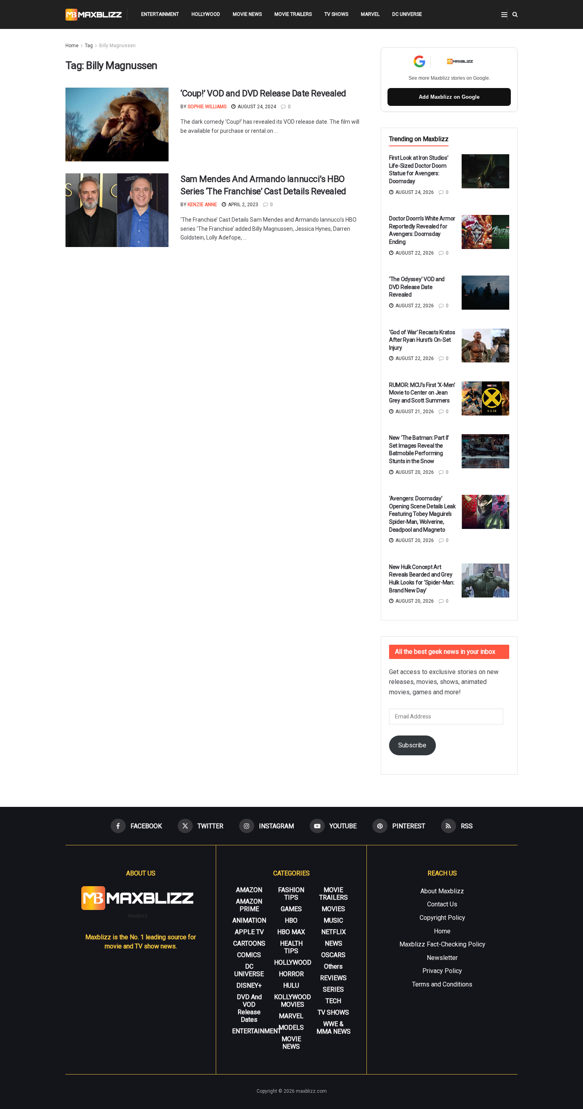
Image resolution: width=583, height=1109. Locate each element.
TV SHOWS (336, 14)
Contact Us (442, 904)
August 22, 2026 (414, 253)
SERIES (333, 989)
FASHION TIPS (291, 893)
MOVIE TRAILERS (293, 14)
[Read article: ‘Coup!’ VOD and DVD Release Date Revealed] (117, 124)
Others (333, 966)
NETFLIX (333, 932)
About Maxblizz (442, 891)
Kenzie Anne (202, 204)
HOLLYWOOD (206, 14)
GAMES (291, 909)
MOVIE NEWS (247, 14)
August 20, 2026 (414, 472)
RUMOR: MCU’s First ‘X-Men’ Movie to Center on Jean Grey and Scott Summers (422, 393)
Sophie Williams (207, 106)
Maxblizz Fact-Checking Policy (442, 944)
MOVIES (333, 909)
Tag (89, 45)
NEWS (333, 943)
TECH (333, 1001)
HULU (291, 985)
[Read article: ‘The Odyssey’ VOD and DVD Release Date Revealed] (485, 293)
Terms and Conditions (442, 984)
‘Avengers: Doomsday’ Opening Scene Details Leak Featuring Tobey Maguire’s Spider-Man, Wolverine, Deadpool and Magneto (422, 513)
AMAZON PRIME (249, 905)
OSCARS (333, 955)
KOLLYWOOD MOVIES (292, 1000)
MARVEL (370, 14)
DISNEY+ (249, 985)
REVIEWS (333, 978)
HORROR (291, 974)
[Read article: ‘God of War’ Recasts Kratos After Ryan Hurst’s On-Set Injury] (485, 346)
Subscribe (412, 745)
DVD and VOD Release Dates (249, 1008)
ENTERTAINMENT (160, 14)
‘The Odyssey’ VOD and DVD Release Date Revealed (417, 287)
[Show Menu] (504, 14)
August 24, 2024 (256, 106)
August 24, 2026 (414, 192)
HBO (291, 920)
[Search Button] (515, 14)
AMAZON (249, 890)
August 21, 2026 (414, 411)
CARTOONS (249, 943)
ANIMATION (249, 920)
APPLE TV (249, 932)
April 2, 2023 (242, 204)
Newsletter (442, 958)
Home (72, 45)
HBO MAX (291, 932)
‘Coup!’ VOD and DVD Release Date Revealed (263, 93)
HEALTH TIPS (291, 947)
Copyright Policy (442, 917)
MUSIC (333, 920)
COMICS (249, 955)
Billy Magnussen (117, 45)
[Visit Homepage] (93, 15)
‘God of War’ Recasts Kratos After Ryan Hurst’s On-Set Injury (422, 340)
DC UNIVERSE (407, 14)
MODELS (291, 1027)
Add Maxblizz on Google (449, 97)
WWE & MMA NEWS (333, 1027)
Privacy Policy (442, 971)
